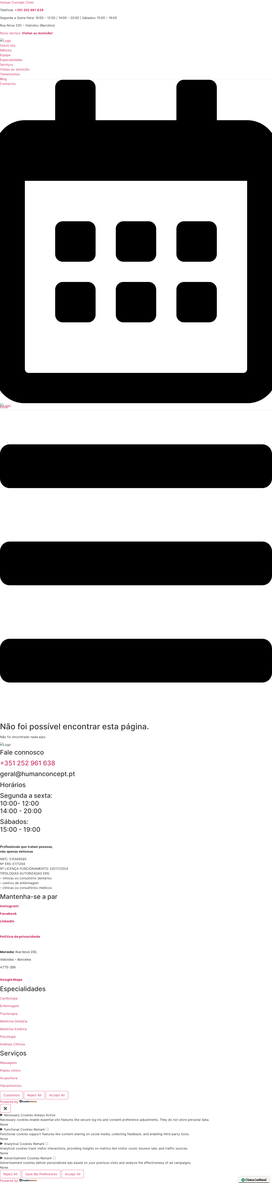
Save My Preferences (41, 1174)
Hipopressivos (11, 1086)
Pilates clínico (10, 1070)
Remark (39, 1129)
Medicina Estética (13, 1029)
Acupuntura (8, 1078)
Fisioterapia (9, 1014)
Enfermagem (9, 1006)
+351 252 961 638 (27, 763)
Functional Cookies (18, 1129)
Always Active (44, 1115)
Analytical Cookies (18, 1143)
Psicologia (8, 1037)
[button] (136, 564)
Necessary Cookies (18, 1115)
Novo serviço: (26, 33)
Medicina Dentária (13, 1021)
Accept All (57, 1095)
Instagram (9, 906)
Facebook (8, 913)
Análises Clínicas (12, 1044)
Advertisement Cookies (21, 1158)
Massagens (8, 1063)
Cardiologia (9, 998)
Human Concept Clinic (17, 2)
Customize (11, 1095)
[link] (29, 10)
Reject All (34, 1095)
